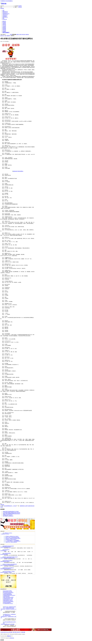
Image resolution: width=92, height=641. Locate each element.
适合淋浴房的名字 (3, 550)
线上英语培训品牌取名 (4, 554)
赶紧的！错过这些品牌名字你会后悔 (8, 597)
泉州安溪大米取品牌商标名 (7, 602)
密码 (1, 7)
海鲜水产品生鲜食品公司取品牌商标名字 (7, 565)
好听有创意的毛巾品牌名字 (4, 561)
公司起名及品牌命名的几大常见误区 (7, 624)
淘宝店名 (23, 34)
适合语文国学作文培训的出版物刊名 (8, 601)
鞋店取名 (4, 22)
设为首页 (7, 0)
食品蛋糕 (4, 29)
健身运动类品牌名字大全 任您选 (7, 591)
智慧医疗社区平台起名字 (7, 514)
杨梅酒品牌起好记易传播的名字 (5, 568)
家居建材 (4, 31)
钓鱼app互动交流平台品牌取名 (7, 590)
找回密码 (20, 5)
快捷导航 (2, 8)
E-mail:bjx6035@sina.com (4, 632)
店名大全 (2, 35)
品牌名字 (8, 35)
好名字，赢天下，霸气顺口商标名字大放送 (12, 537)
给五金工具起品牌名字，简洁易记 (6, 572)
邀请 (3, 504)
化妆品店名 (5, 15)
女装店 (20, 34)
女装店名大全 (5, 14)
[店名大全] (3, 3)
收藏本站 (11, 0)
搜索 (11, 34)
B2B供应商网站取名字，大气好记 (10, 505)
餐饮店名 (4, 21)
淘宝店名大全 (5, 12)
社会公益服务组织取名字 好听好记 (8, 603)
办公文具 (4, 25)
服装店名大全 (5, 11)
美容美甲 (4, 23)
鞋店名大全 (5, 19)
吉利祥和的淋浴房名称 (6, 596)
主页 (5, 35)
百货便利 (4, 26)
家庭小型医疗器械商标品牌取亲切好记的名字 (11, 513)
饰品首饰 (4, 24)
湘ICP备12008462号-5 (17, 632)
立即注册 (20, 7)
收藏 (1, 504)
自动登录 (16, 5)
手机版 (11, 632)
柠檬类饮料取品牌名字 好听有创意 (8, 600)
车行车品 (4, 30)
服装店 (17, 34)
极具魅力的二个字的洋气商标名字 (11, 539)
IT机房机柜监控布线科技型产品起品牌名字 (9, 595)
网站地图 (23, 632)
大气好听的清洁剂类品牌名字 (7, 593)
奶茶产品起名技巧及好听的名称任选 (8, 592)
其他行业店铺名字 (6, 32)
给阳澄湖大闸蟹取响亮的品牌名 (7, 594)
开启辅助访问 (3, 0)
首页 (3, 10)
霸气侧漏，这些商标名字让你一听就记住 (12, 536)
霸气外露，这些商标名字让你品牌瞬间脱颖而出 (13, 538)
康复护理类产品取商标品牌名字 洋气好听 (11, 511)
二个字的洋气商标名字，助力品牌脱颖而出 (12, 540)
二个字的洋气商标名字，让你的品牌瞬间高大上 (13, 541)
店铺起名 (27, 34)
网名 (3, 18)
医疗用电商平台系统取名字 (8, 515)
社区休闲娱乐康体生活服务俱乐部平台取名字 (11, 512)
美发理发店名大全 (6, 13)
